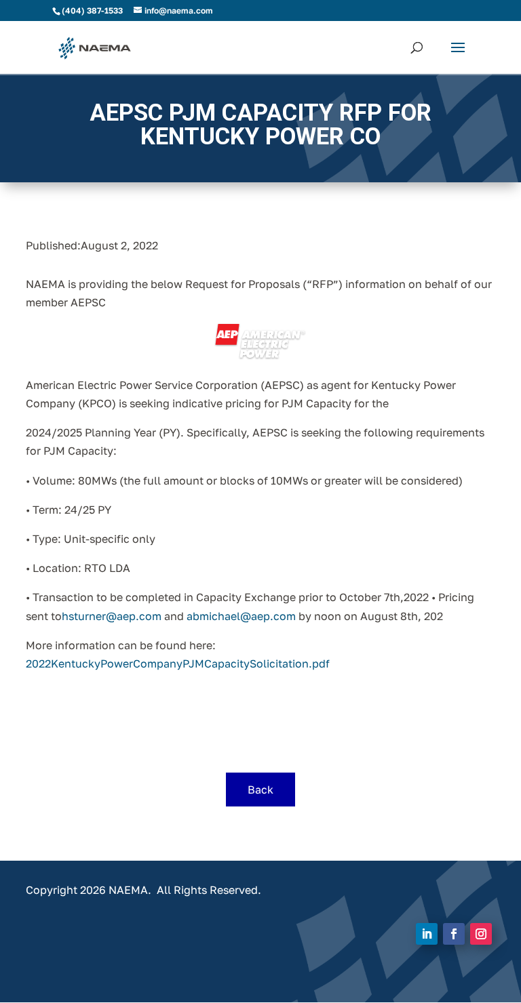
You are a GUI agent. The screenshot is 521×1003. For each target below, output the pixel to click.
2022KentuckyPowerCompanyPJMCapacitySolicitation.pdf (178, 663)
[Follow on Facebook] (454, 934)
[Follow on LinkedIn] (427, 934)
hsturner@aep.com (111, 616)
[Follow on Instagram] (481, 934)
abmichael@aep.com (241, 616)
